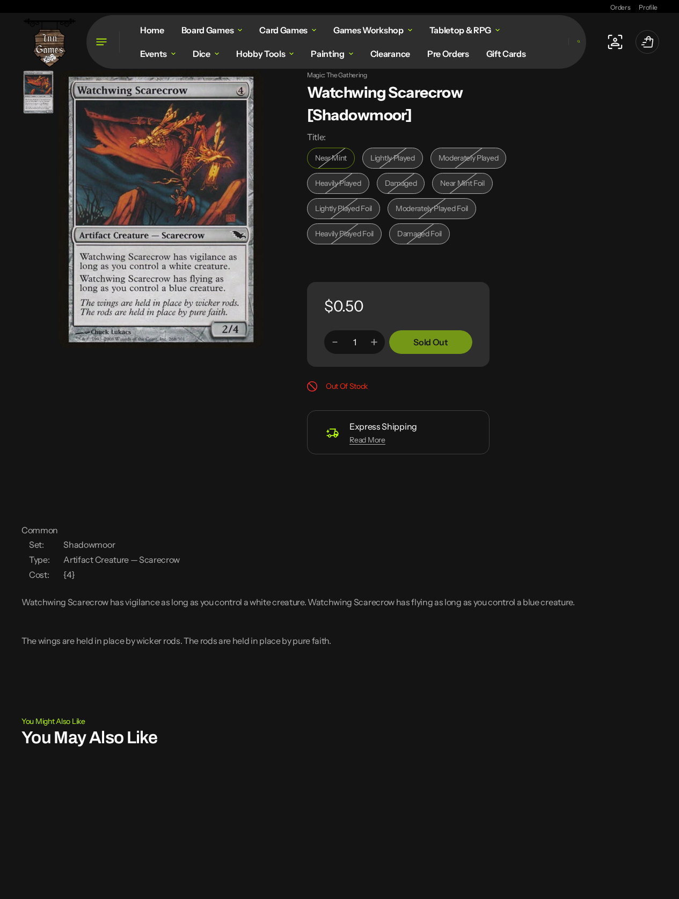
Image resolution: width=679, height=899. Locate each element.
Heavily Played (342, 186)
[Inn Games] (49, 41)
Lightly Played (396, 161)
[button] (577, 41)
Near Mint (335, 161)
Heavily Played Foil (347, 236)
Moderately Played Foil (432, 211)
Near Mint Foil (466, 186)
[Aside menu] (103, 42)
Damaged (405, 186)
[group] (38, 92)
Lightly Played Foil (346, 211)
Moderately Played (471, 161)
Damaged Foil (423, 236)
